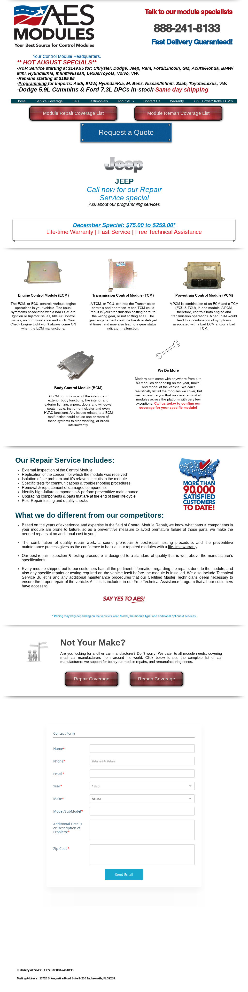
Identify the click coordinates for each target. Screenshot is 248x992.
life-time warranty (182, 547)
